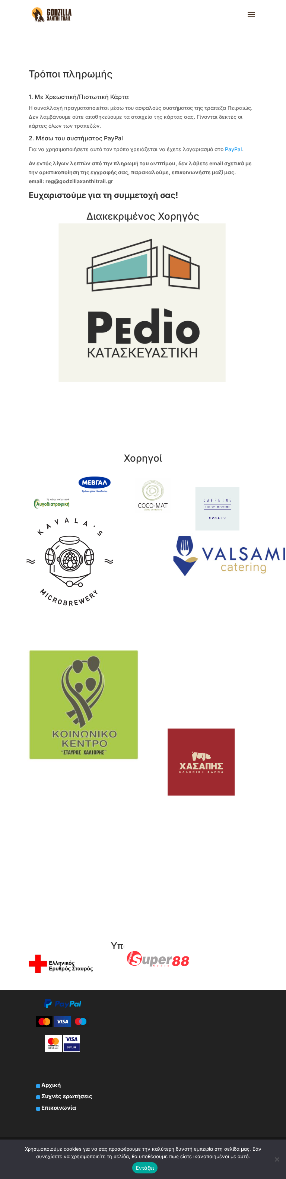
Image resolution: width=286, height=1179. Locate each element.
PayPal (233, 149)
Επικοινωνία (58, 1107)
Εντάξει (145, 1168)
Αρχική (51, 1085)
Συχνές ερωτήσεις (66, 1096)
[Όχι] (276, 1159)
